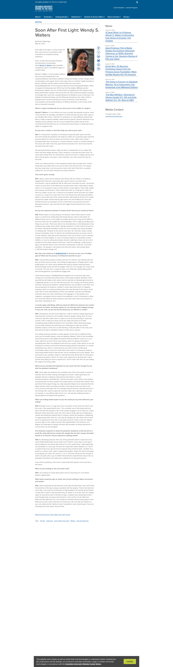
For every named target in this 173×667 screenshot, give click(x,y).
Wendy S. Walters (45, 65)
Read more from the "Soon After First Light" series (52, 514)
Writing (38, 22)
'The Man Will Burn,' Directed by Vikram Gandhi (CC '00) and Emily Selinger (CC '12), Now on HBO (121, 97)
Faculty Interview (82, 521)
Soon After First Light (61, 521)
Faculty (42, 521)
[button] (98, 48)
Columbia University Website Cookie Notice (83, 664)
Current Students (119, 8)
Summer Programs (132, 8)
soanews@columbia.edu (113, 116)
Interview (49, 521)
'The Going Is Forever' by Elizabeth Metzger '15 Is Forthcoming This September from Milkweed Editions (121, 84)
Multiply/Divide (61, 253)
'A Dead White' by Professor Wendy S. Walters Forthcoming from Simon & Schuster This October (119, 36)
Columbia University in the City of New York (50, 2)
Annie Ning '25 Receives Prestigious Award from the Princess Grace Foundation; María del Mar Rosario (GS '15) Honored (121, 70)
